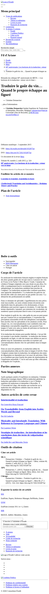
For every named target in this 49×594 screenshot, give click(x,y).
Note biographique (13, 196)
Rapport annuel (16, 37)
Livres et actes (15, 23)
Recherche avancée (13, 40)
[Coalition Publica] (8, 578)
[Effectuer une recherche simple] (2, 4)
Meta (8, 64)
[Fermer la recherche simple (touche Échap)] (4, 4)
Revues (13, 18)
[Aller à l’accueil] (7, 2)
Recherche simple (7, 48)
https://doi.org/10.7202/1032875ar (18, 153)
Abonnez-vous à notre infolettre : (15, 524)
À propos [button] (9, 29)
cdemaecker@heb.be (39, 110)
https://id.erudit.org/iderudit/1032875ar (20, 149)
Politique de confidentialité (16, 583)
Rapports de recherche (18, 25)
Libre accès (14, 35)
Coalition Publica (16, 33)
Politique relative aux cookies (17, 585)
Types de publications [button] (14, 16)
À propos (16, 29)
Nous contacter (11, 541)
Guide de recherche (13, 538)
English (8, 42)
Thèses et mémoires (17, 20)
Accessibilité (10, 536)
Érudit (12, 31)
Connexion (10, 27)
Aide (7, 534)
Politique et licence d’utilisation (17, 587)
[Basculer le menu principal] (2, 6)
